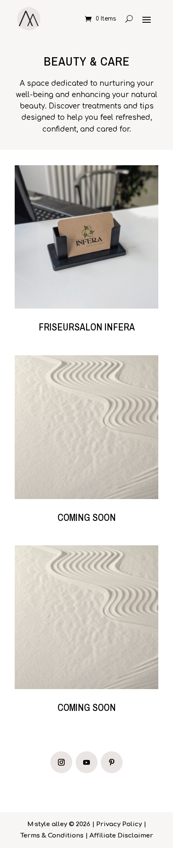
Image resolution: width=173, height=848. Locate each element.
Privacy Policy (119, 824)
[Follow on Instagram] (61, 762)
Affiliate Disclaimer (121, 835)
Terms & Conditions (52, 835)
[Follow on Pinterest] (112, 762)
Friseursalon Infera (87, 326)
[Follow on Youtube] (86, 762)
